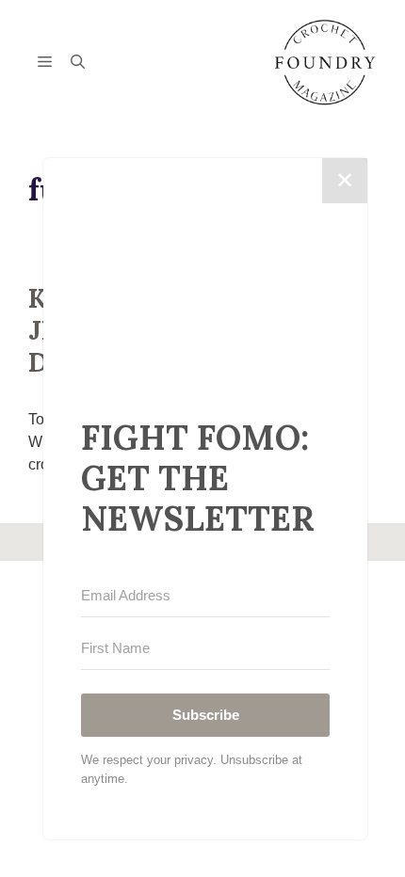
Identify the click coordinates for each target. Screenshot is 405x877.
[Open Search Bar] (77, 63)
